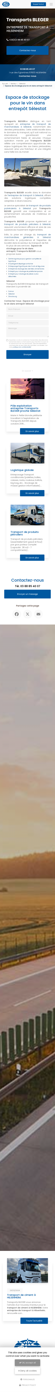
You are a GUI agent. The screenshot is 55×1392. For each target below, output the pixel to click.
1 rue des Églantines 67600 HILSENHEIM (27, 72)
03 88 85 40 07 (27, 69)
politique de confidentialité (22, 347)
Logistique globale (22, 470)
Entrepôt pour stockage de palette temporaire (25, 271)
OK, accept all (28, 1362)
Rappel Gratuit (38, 4)
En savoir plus (32, 431)
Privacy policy (28, 1385)
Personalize (29, 1379)
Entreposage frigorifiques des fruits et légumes (26, 266)
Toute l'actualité (34, 1320)
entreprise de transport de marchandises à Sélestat (27, 125)
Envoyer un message (27, 594)
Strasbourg (12, 296)
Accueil (5, 83)
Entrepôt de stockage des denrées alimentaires (26, 269)
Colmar (11, 291)
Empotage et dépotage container (20, 264)
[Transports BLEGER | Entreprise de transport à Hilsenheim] (6, 4)
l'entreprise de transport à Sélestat (25, 195)
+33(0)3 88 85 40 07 (19, 39)
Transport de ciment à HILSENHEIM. (21, 1296)
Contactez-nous (27, 50)
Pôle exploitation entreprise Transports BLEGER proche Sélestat (25, 408)
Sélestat (22, 83)
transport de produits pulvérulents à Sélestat (27, 207)
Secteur (13, 83)
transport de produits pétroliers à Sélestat (27, 224)
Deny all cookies (28, 1370)
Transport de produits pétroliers (25, 533)
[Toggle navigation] (51, 4)
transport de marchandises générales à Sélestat (27, 236)
